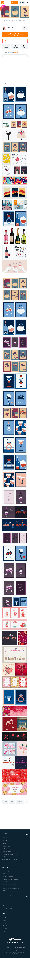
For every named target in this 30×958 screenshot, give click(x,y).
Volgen (24, 29)
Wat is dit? (16, 52)
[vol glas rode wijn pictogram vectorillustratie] (8, 142)
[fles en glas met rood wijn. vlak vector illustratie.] (7, 306)
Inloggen (22, 2)
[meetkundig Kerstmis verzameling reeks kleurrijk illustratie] (14, 224)
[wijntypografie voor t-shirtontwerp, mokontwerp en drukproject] (9, 321)
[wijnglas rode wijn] (7, 203)
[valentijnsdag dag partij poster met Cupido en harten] (6, 845)
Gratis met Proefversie (15, 34)
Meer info (6, 55)
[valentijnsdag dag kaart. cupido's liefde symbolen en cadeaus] (7, 758)
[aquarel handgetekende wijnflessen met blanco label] (14, 290)
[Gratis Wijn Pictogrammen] (10, 191)
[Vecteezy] (2, 2)
